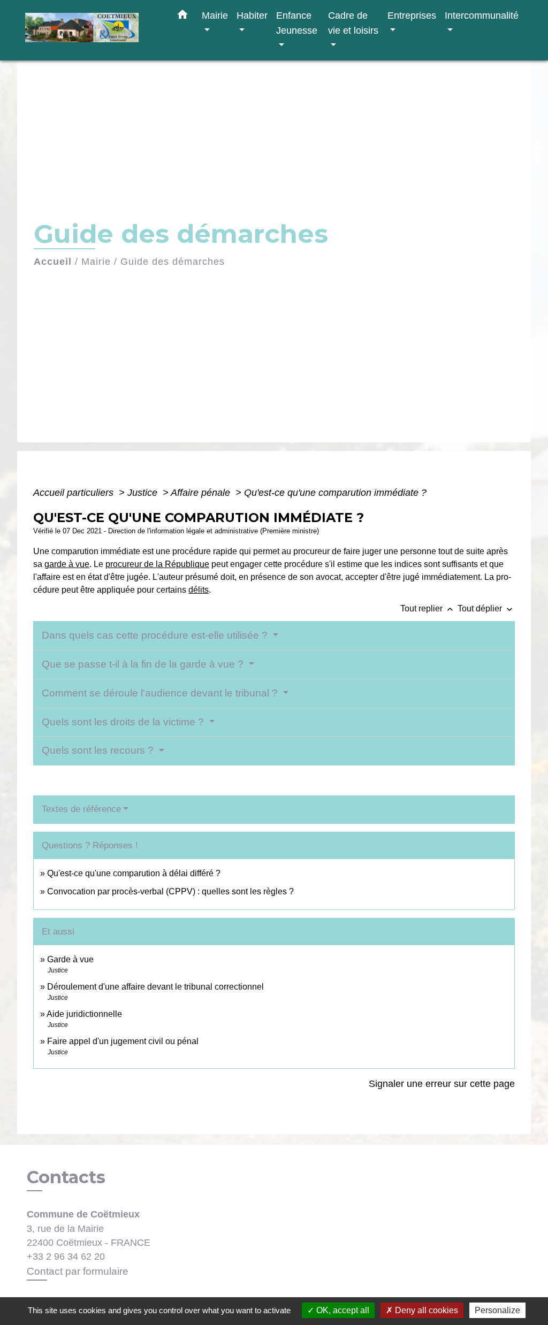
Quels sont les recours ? (99, 750)
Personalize (497, 1310)
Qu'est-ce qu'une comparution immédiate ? (335, 492)
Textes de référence (81, 809)
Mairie (96, 261)
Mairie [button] (215, 15)
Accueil (53, 261)
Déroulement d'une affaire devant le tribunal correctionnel (155, 986)
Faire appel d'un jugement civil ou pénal (123, 1041)
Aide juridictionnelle (84, 1013)
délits (198, 589)
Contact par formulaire (77, 1271)
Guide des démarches (172, 261)
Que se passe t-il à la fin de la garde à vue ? (144, 664)
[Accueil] (92, 30)
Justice (143, 492)
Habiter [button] (252, 15)
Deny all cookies (425, 1310)
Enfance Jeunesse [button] (296, 23)
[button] (182, 16)
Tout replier (427, 608)
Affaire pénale (202, 492)
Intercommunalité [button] (482, 15)
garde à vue (66, 564)
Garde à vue (70, 959)
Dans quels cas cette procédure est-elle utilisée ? (156, 635)
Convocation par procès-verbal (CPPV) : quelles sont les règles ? (170, 891)
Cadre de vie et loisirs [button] (353, 23)
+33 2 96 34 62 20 (66, 1256)
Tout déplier (486, 608)
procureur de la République (157, 564)
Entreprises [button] (411, 15)
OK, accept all (341, 1310)
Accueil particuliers (74, 492)
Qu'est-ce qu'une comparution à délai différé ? (133, 873)
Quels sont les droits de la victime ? (124, 721)
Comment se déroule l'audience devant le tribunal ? (161, 693)
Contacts (66, 1177)
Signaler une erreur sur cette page (442, 1083)
